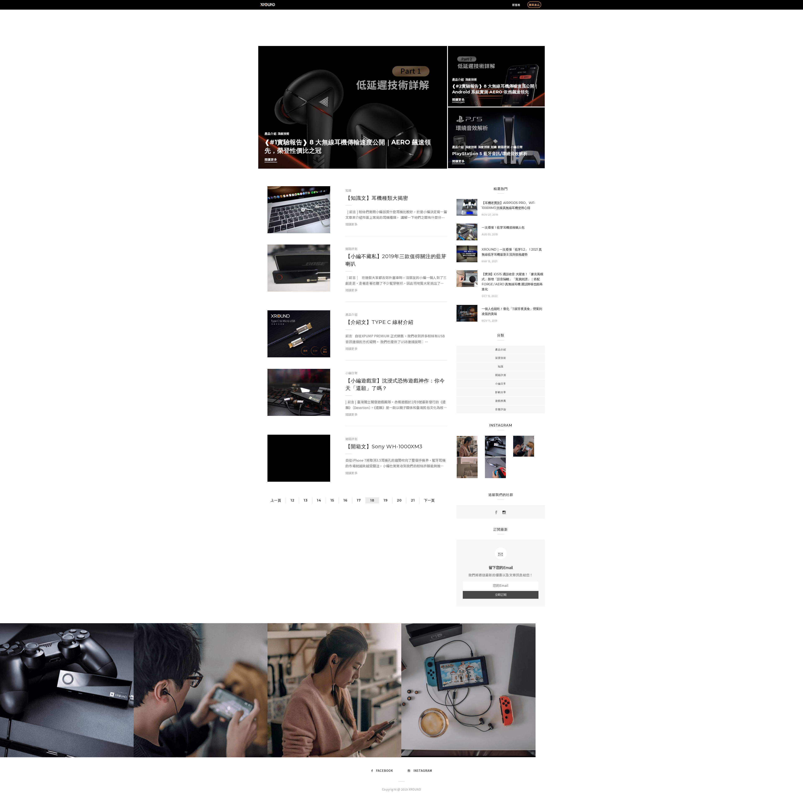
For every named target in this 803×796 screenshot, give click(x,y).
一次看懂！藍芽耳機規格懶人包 (503, 227)
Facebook (384, 770)
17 (359, 500)
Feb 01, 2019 (315, 476)
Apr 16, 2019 (315, 228)
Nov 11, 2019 (489, 321)
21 (413, 500)
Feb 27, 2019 (315, 411)
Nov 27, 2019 (490, 215)
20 (399, 500)
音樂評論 (500, 409)
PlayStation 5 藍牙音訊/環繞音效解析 (489, 153)
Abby (280, 228)
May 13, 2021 (489, 261)
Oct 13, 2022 (489, 296)
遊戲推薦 (500, 400)
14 (319, 500)
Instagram (422, 770)
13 (306, 500)
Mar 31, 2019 (315, 352)
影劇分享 (500, 392)
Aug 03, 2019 (489, 234)
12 (292, 500)
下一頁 (429, 500)
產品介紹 (270, 133)
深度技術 (283, 133)
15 (332, 500)
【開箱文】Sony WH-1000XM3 (383, 446)
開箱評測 (504, 147)
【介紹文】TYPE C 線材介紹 (379, 322)
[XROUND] (496, 512)
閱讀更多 (271, 159)
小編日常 (517, 147)
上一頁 (276, 500)
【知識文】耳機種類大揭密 (376, 198)
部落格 (516, 4)
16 (345, 500)
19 (386, 500)
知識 (494, 147)
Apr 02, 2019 (315, 286)
